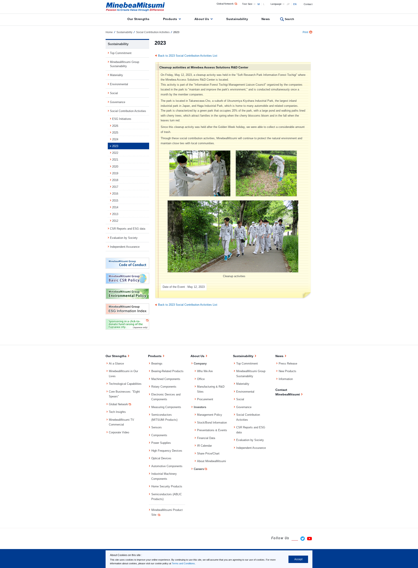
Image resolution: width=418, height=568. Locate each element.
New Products (287, 371)
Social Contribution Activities (153, 32)
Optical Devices (161, 458)
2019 (115, 173)
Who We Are (205, 371)
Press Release (288, 363)
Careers (199, 469)
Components (159, 435)
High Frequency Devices (166, 450)
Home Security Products (166, 486)
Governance (117, 102)
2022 (115, 152)
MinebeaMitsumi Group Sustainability (124, 64)
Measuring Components (166, 407)
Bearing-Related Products (167, 371)
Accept (298, 559)
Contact (308, 4)
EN (295, 4)
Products (170, 19)
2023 (115, 146)
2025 (115, 132)
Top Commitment (120, 53)
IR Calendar (204, 445)
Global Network (225, 3)
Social (114, 93)
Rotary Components (163, 386)
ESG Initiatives (121, 118)
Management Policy (209, 414)
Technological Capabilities (125, 383)
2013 (115, 214)
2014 (115, 207)
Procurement (205, 399)
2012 (115, 220)
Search (289, 19)
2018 (115, 180)
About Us (201, 19)
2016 (115, 193)
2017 (115, 186)
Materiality (116, 75)
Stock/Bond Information (212, 422)
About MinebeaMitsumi (211, 461)
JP (288, 4)
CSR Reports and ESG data (127, 228)
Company (200, 363)
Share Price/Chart (208, 453)
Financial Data (206, 438)
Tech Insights (117, 412)
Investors (200, 407)
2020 (115, 166)
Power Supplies (161, 442)
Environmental (119, 84)
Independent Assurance (125, 246)
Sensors (156, 427)
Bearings (156, 363)
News (265, 19)
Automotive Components (166, 466)
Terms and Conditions (183, 563)
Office (201, 379)
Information (286, 379)
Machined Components (165, 379)
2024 (115, 139)
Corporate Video (119, 432)
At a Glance (116, 363)
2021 (115, 159)
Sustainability (237, 19)
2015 (115, 200)
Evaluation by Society (124, 237)
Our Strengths (138, 19)
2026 (115, 125)
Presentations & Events (212, 430)
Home (109, 32)
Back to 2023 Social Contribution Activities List (187, 55)
